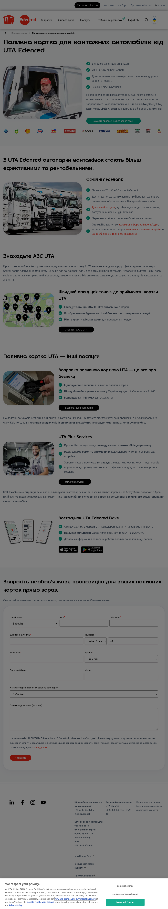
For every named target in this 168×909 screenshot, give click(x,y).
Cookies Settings (125, 885)
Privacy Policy (15, 905)
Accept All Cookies (125, 902)
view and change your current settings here (75, 898)
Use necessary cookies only (125, 894)
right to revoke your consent (40, 901)
